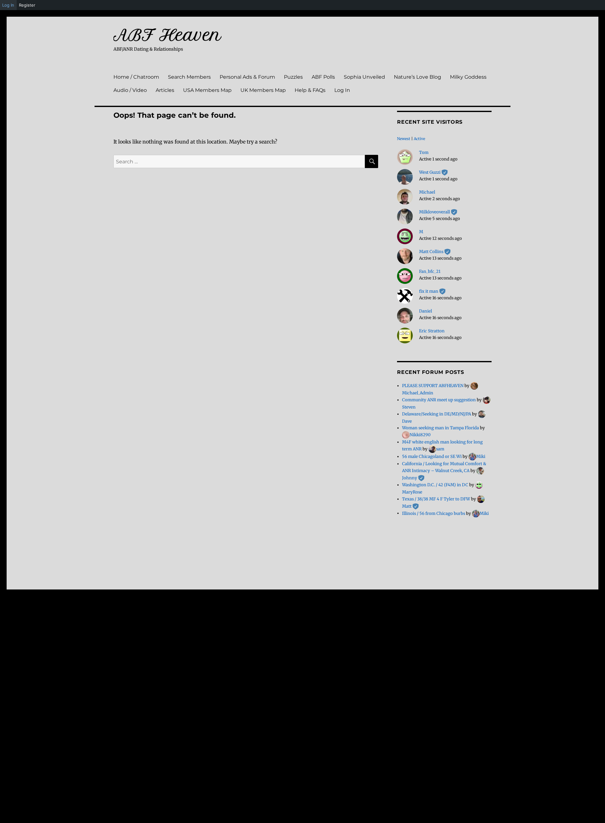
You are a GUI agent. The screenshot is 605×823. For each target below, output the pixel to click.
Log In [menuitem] (8, 5)
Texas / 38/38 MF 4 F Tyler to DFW (436, 499)
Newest (403, 138)
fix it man (432, 291)
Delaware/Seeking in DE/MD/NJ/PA (436, 414)
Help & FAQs (310, 90)
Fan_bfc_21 (430, 271)
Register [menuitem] (27, 5)
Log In (342, 90)
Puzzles (293, 77)
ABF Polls (323, 77)
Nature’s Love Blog (417, 77)
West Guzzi (433, 172)
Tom (424, 152)
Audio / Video (130, 90)
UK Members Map (263, 90)
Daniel (425, 311)
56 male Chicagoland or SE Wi (432, 456)
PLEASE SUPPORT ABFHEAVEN (433, 385)
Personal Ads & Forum (247, 77)
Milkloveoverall (438, 212)
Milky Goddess (468, 77)
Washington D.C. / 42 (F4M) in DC (435, 485)
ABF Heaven (167, 34)
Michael (427, 192)
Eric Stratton (432, 331)
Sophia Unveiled (364, 77)
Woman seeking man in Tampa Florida (440, 428)
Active (419, 138)
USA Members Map (207, 90)
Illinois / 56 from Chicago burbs (433, 513)
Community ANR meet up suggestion (439, 400)
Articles (165, 90)
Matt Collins (435, 251)
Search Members (189, 77)
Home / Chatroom (136, 77)
